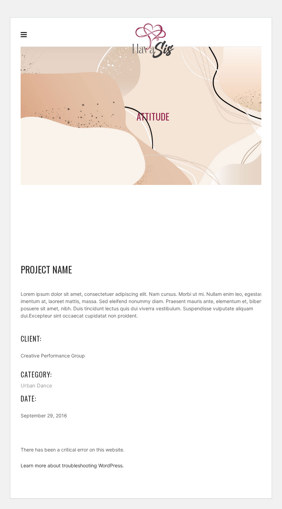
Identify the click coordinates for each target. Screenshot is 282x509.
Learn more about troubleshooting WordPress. (72, 465)
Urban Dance (36, 385)
